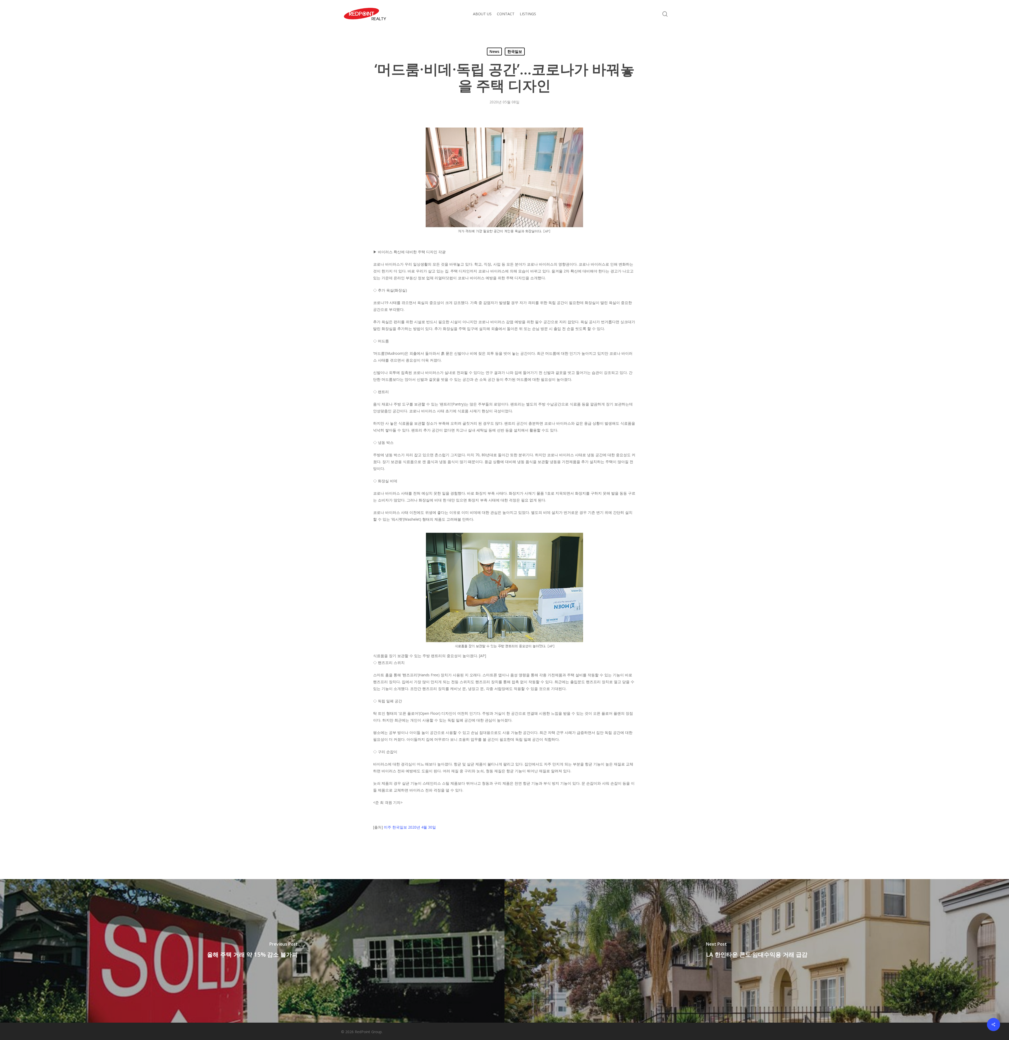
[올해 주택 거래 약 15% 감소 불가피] (252, 951)
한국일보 (514, 51)
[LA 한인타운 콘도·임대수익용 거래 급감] (756, 951)
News (494, 51)
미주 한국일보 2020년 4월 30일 (410, 827)
